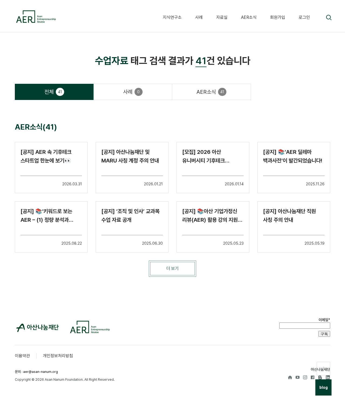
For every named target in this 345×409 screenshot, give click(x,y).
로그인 (304, 17)
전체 (53, 92)
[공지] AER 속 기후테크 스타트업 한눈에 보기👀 (45, 156)
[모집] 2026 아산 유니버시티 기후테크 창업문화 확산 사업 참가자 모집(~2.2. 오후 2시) (209, 157)
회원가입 (277, 17)
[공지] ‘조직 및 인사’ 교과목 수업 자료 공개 (130, 215)
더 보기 (172, 268)
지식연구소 (172, 17)
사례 (199, 17)
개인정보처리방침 (58, 355)
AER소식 (249, 17)
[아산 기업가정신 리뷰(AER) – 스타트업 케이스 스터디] (36, 16)
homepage (290, 377)
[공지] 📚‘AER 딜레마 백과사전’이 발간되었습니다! (292, 156)
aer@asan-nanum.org (40, 372)
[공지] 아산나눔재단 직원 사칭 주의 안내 (289, 215)
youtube (297, 377)
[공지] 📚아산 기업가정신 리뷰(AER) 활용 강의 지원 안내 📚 (210, 216)
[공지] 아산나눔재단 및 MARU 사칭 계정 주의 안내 (130, 156)
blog (320, 377)
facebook (312, 377)
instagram (305, 377)
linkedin (327, 377)
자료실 (221, 17)
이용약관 (22, 355)
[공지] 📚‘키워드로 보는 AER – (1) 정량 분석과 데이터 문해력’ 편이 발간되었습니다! (46, 216)
